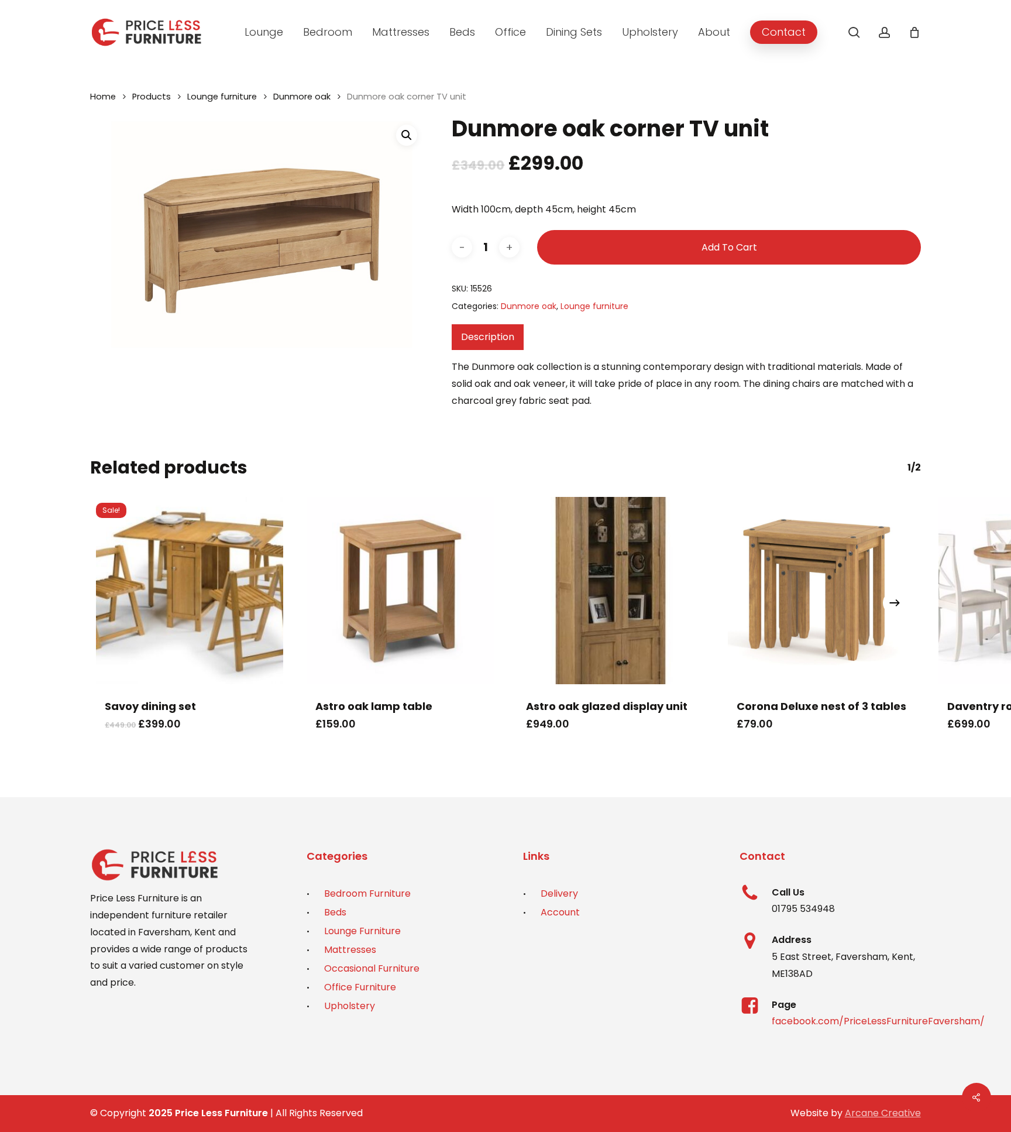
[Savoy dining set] (189, 590)
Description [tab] (487, 337)
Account (560, 912)
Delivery (559, 893)
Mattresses (350, 949)
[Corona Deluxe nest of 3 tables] (821, 590)
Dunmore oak (302, 96)
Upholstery (349, 1006)
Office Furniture (360, 987)
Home (103, 96)
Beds (335, 912)
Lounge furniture (222, 96)
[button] (406, 135)
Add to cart (729, 247)
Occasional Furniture (371, 968)
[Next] (894, 603)
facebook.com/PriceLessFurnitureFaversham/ (878, 1021)
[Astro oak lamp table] (400, 590)
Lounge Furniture (362, 931)
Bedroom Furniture (367, 893)
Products (151, 96)
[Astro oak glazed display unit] (610, 590)
